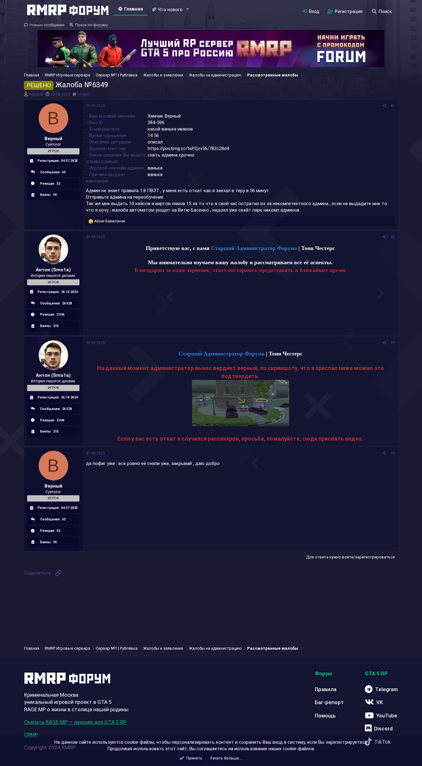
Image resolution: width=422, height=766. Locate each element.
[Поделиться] (384, 106)
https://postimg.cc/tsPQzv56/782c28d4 (188, 148)
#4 (392, 453)
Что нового (170, 9)
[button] (187, 9)
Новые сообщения (47, 25)
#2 (392, 237)
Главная (133, 9)
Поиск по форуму (91, 25)
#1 (392, 106)
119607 (83, 94)
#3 (392, 343)
